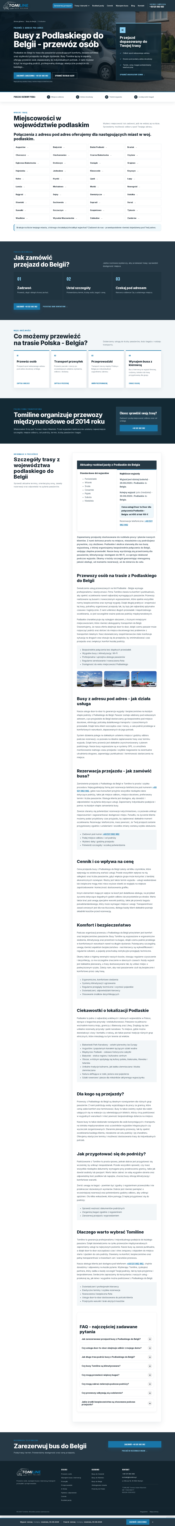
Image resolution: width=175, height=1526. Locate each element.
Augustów (20, 147)
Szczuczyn (58, 210)
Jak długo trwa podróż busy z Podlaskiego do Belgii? (108, 1357)
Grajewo (131, 163)
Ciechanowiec (60, 155)
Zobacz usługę (134, 383)
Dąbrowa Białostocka (26, 163)
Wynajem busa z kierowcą (71, 1478)
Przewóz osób (66, 1474)
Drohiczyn (58, 163)
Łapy (129, 178)
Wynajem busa (122, 6)
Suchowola (58, 202)
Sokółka (131, 194)
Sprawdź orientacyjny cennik (132, 74)
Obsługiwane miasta (99, 1485)
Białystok (57, 147)
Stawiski (20, 202)
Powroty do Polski (98, 1489)
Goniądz (94, 163)
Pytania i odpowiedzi (69, 1493)
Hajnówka (20, 171)
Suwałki (19, 210)
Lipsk (92, 178)
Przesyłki (64, 1481)
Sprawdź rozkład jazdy (64, 75)
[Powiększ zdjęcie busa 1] (89, 679)
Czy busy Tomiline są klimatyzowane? (101, 1366)
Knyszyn (131, 171)
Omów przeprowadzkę (99, 383)
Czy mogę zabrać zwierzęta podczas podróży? (105, 1384)
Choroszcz (21, 155)
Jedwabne (58, 171)
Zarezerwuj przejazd (62, 6)
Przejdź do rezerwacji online (135, 1450)
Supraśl (93, 202)
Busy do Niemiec (98, 1478)
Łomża (19, 186)
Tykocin (131, 210)
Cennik (110, 6)
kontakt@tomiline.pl (129, 1477)
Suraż (130, 202)
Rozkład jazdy (98, 6)
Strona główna (19, 21)
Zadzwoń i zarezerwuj (138, 1522)
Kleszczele (95, 171)
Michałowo (58, 186)
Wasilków (20, 218)
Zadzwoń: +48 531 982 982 (26, 306)
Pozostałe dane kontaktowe (55, 306)
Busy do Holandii (98, 1474)
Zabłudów (95, 218)
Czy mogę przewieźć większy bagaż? (100, 1375)
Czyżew (131, 155)
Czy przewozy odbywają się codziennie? (102, 1393)
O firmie (64, 1489)
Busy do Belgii (31, 21)
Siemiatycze (96, 194)
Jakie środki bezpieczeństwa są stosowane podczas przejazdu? (108, 1403)
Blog (133, 6)
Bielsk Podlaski (97, 147)
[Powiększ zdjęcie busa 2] (117, 679)
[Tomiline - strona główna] (18, 5)
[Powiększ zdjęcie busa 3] (144, 679)
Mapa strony (154, 1512)
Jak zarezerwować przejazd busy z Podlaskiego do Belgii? (111, 1339)
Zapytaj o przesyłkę (61, 383)
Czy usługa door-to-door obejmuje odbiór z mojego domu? (112, 1348)
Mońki (93, 186)
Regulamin (144, 1512)
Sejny (55, 194)
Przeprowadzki (66, 1485)
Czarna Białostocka (99, 155)
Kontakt (141, 6)
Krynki (56, 178)
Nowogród (132, 186)
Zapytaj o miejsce (23, 383)
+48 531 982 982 (138, 428)
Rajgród (19, 194)
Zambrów (131, 218)
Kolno (18, 178)
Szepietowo (95, 210)
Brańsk (130, 147)
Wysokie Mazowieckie (63, 218)
